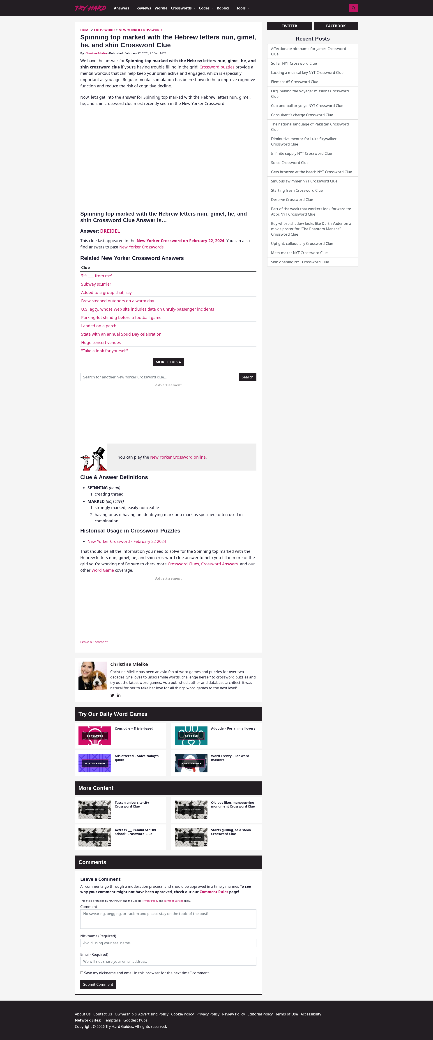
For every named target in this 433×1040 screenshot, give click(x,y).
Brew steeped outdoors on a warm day (117, 300)
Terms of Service (173, 900)
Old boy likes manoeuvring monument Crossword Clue (233, 804)
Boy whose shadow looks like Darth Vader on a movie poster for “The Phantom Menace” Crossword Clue (311, 229)
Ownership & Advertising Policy (141, 1014)
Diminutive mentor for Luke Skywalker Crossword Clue (304, 141)
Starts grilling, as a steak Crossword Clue (231, 832)
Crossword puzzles (217, 67)
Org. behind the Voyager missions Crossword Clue (310, 94)
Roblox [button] (223, 8)
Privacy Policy (150, 900)
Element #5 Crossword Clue (294, 81)
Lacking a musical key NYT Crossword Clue (307, 72)
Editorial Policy (260, 1014)
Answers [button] (122, 8)
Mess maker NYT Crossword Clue (299, 252)
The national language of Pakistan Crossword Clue (310, 127)
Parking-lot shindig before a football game (121, 317)
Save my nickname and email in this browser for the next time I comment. (147, 972)
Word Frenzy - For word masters (230, 758)
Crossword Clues (183, 564)
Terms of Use (286, 1014)
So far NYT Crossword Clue (294, 63)
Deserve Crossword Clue (292, 199)
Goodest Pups (135, 1020)
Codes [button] (204, 8)
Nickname (98, 935)
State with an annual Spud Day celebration (121, 334)
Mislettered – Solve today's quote (137, 758)
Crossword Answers (219, 564)
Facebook (336, 25)
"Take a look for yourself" (105, 350)
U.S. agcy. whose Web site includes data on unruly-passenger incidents (147, 309)
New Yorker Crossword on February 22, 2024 (180, 240)
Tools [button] (241, 8)
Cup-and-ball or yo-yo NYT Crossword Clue (307, 105)
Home (85, 30)
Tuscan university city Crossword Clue (132, 804)
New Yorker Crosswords (141, 247)
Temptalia (112, 1020)
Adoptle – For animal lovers (233, 728)
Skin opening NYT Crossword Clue (300, 261)
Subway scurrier (96, 284)
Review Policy (233, 1014)
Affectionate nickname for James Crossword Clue (308, 51)
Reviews (143, 8)
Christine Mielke (96, 53)
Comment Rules (214, 891)
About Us (83, 1014)
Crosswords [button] (182, 8)
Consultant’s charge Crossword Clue (302, 114)
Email (94, 954)
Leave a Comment (94, 642)
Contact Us (102, 1014)
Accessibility (311, 1014)
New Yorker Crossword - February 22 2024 (127, 541)
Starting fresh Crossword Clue (297, 190)
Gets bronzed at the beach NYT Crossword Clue (311, 171)
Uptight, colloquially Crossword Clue (302, 243)
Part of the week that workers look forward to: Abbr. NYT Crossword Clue (311, 211)
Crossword (104, 30)
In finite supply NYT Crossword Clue (301, 153)
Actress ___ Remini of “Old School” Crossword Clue (135, 832)
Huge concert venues (101, 342)
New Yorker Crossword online (178, 457)
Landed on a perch (98, 325)
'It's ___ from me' (96, 275)
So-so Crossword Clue (290, 162)
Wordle (161, 8)
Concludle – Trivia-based (134, 728)
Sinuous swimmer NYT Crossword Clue (304, 181)
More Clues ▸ (168, 362)
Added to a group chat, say (106, 292)
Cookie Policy (182, 1014)
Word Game (103, 570)
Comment (88, 906)
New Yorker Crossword (140, 30)
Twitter (289, 25)
